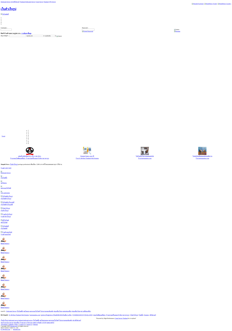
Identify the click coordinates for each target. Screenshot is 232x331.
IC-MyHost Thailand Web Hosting (19, 315)
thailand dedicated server (25, 320)
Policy (16, 324)
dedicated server (13, 320)
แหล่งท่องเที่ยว (67, 311)
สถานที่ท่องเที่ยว (86, 311)
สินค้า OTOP (42, 322)
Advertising (4, 324)
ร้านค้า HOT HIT (6, 168)
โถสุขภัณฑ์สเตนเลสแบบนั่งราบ (202, 156)
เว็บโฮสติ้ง (4, 178)
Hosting (146, 315)
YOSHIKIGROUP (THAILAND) (82, 315)
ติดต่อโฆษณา (5, 243)
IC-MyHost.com (5, 329)
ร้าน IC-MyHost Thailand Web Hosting (87, 158)
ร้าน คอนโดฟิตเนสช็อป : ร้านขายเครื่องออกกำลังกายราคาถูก (29, 158)
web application (5, 193)
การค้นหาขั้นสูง (26, 33)
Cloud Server (39, 2)
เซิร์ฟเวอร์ (153, 315)
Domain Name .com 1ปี (87, 156)
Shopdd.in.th (13, 326)
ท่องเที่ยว (17, 322)
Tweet (3, 136)
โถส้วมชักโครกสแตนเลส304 (145, 156)
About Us (29, 324)
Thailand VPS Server (50, 2)
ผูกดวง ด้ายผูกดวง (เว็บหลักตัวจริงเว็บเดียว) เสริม (56, 315)
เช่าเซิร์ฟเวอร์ (15, 2)
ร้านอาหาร (23, 322)
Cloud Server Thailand (121, 318)
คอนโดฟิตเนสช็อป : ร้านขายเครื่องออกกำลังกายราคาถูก (111, 315)
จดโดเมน (4, 183)
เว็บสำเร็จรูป (8, 9)
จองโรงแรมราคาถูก (7, 322)
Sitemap (35, 324)
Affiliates (11, 324)
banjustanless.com (35, 315)
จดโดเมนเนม (44, 320)
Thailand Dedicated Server (27, 2)
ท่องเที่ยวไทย (58, 311)
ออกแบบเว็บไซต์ (6, 188)
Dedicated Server (6, 2)
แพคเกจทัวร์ (50, 322)
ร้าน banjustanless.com (144, 158)
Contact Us (22, 324)
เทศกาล (35, 322)
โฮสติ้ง (141, 315)
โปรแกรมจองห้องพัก (46, 311)
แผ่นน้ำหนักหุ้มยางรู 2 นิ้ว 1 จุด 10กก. (29, 156)
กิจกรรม (30, 322)
